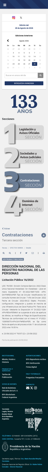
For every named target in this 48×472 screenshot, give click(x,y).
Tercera (4, 248)
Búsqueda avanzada (24, 83)
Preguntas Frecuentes (35, 377)
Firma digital (31, 367)
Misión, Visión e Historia (8, 360)
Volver (6, 228)
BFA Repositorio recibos (36, 359)
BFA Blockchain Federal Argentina (9, 395)
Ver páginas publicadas (13, 259)
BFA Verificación (33, 363)
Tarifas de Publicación (7, 375)
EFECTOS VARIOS (16, 248)
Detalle (28, 248)
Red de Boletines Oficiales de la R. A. (10, 389)
